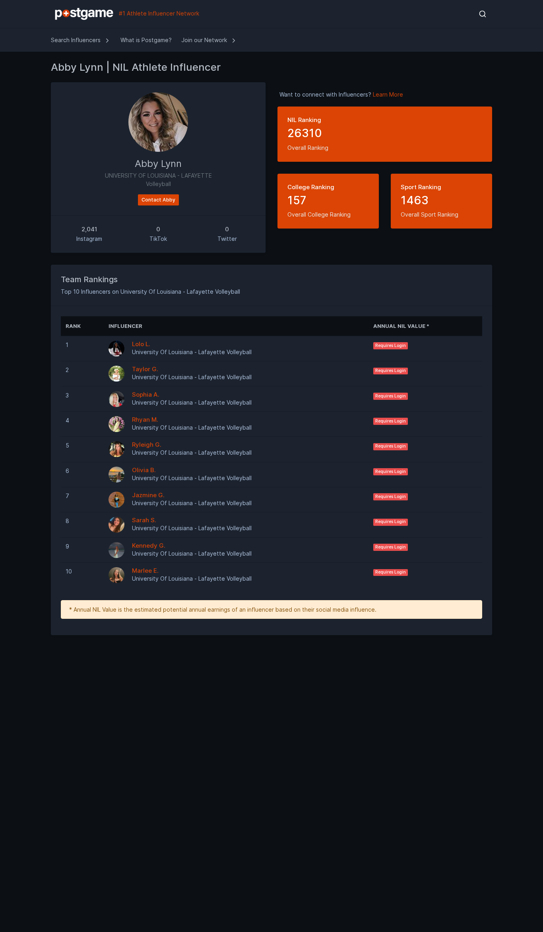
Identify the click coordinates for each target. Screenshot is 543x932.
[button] (482, 13)
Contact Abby (158, 200)
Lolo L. (141, 344)
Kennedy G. (148, 545)
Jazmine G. (148, 495)
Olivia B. (144, 470)
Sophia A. (145, 394)
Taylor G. (145, 369)
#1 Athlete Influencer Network (158, 13)
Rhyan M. (145, 419)
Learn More (388, 94)
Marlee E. (145, 570)
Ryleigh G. (146, 444)
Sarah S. (144, 520)
